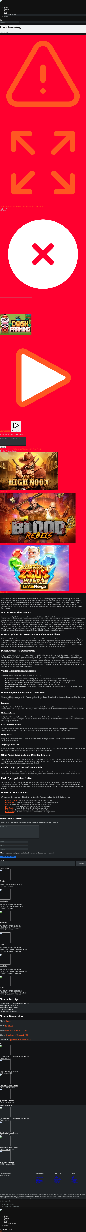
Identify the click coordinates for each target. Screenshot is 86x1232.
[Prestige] (5, 879)
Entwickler (12, 15)
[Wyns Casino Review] (5, 1098)
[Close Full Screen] (43, 296)
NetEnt (7, 804)
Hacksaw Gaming (11, 800)
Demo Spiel (4, 491)
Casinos (6, 9)
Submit (3, 447)
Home (6, 7)
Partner (74, 1181)
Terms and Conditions (11, 1206)
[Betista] (5, 942)
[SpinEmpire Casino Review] (5, 1069)
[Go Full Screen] (43, 204)
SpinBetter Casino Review (9, 1007)
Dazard (8, 1021)
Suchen (2, 860)
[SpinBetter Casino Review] (5, 1084)
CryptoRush (9, 1026)
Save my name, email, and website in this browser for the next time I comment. (28, 853)
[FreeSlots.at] (4, 3)
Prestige (2, 881)
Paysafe (38, 1182)
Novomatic (57, 1179)
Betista (2, 944)
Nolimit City (9, 810)
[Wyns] (5, 985)
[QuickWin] (5, 964)
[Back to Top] (1, 1231)
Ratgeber (75, 1182)
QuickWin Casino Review (8, 1011)
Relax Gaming (10, 812)
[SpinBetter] (5, 921)
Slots (5, 13)
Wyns (2, 987)
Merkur (56, 1177)
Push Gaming (9, 808)
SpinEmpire (4, 901)
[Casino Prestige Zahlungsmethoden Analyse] (5, 1055)
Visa (37, 1179)
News (6, 16)
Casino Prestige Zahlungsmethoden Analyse (14, 1004)
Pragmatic (57, 1182)
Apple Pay (39, 1181)
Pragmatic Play (10, 802)
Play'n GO (8, 806)
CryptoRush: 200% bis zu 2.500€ (16, 1030)
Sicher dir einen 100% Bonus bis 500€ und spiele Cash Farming (21, 206)
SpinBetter (3, 922)
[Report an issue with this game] (43, 119)
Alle (73, 1177)
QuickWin (3, 966)
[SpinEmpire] (5, 899)
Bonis (6, 11)
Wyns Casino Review (7, 1009)
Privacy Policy (9, 1204)
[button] (15, 324)
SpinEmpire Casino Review (9, 1005)
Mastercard (39, 1177)
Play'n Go (57, 1181)
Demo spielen (16, 431)
